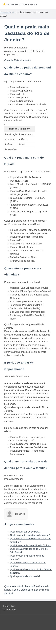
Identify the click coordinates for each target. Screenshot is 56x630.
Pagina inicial (5, 13)
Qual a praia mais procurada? (25, 576)
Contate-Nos (9, 609)
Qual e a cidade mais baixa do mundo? (30, 535)
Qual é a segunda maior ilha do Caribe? (30, 545)
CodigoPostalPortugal (21, 4)
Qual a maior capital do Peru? (25, 532)
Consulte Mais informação (17, 60)
